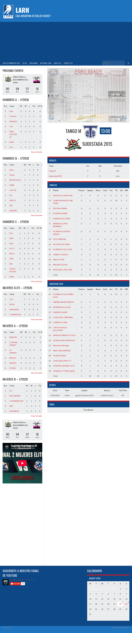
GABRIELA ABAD (60, 312)
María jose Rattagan (61, 345)
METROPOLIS (15, 180)
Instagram (34, 63)
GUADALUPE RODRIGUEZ (64, 340)
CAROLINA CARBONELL (63, 317)
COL (11, 299)
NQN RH (12, 363)
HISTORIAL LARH (45, 63)
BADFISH (13, 337)
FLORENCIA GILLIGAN (62, 249)
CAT (11, 126)
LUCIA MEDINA (59, 239)
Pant (11, 111)
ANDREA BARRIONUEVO (63, 302)
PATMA (12, 368)
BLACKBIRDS (15, 396)
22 (120, 604)
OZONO (12, 116)
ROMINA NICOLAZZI (62, 307)
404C (11, 238)
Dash (11, 243)
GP (21, 106)
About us (57, 63)
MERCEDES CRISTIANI (62, 270)
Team (11, 106)
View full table (36, 152)
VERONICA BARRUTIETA (64, 366)
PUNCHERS (14, 309)
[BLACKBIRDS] (36, 80)
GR (121, 190)
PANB (11, 185)
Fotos (24, 63)
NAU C (12, 253)
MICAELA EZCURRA (61, 244)
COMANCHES (15, 314)
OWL (11, 259)
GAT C (12, 248)
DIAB (11, 142)
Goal (105, 190)
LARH (22, 10)
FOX (11, 147)
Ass (111, 190)
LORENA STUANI (60, 322)
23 (126, 604)
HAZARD (13, 210)
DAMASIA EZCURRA (61, 218)
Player (56, 190)
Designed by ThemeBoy (120, 627)
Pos (5, 106)
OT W (40, 106)
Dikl (10, 264)
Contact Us (68, 63)
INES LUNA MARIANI (62, 350)
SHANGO (13, 121)
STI (10, 391)
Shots (98, 190)
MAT (11, 406)
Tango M (52, 171)
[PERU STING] (8, 79)
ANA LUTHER (58, 259)
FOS (11, 233)
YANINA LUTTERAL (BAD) (64, 371)
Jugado (90, 190)
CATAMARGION (16, 401)
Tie (33, 106)
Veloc (11, 170)
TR (116, 190)
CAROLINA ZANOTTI (62, 361)
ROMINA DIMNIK (60, 213)
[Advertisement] (66, 41)
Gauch (12, 175)
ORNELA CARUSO (60, 254)
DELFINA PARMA (60, 208)
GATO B (12, 190)
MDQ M (12, 358)
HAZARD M (14, 411)
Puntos (82, 190)
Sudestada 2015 (55, 176)
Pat (10, 195)
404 (11, 205)
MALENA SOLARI (60, 265)
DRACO (12, 200)
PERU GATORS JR (13, 134)
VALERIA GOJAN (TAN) (62, 195)
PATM (11, 304)
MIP (126, 190)
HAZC (11, 277)
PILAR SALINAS (59, 356)
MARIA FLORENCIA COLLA (64, 335)
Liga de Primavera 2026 (11, 63)
